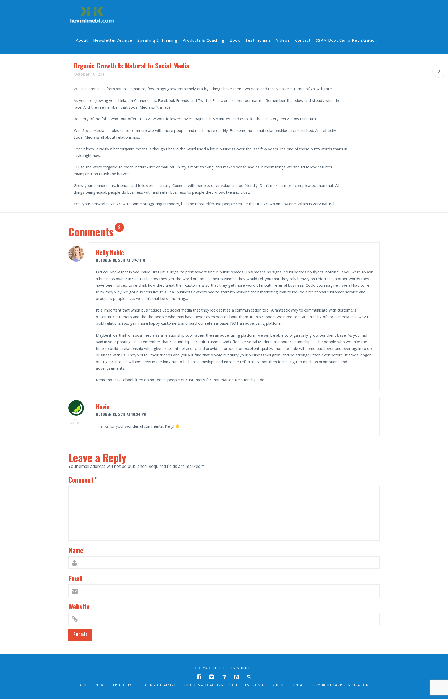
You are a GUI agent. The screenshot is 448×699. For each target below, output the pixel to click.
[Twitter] (211, 677)
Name (75, 550)
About (85, 685)
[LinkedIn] (224, 677)
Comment (82, 479)
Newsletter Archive (115, 685)
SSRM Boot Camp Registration (340, 685)
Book (233, 685)
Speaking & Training (157, 685)
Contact (298, 685)
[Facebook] (199, 677)
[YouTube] (236, 677)
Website (79, 606)
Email (75, 578)
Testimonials (255, 685)
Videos (279, 685)
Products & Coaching (202, 685)
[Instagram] (249, 677)
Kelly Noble (110, 252)
